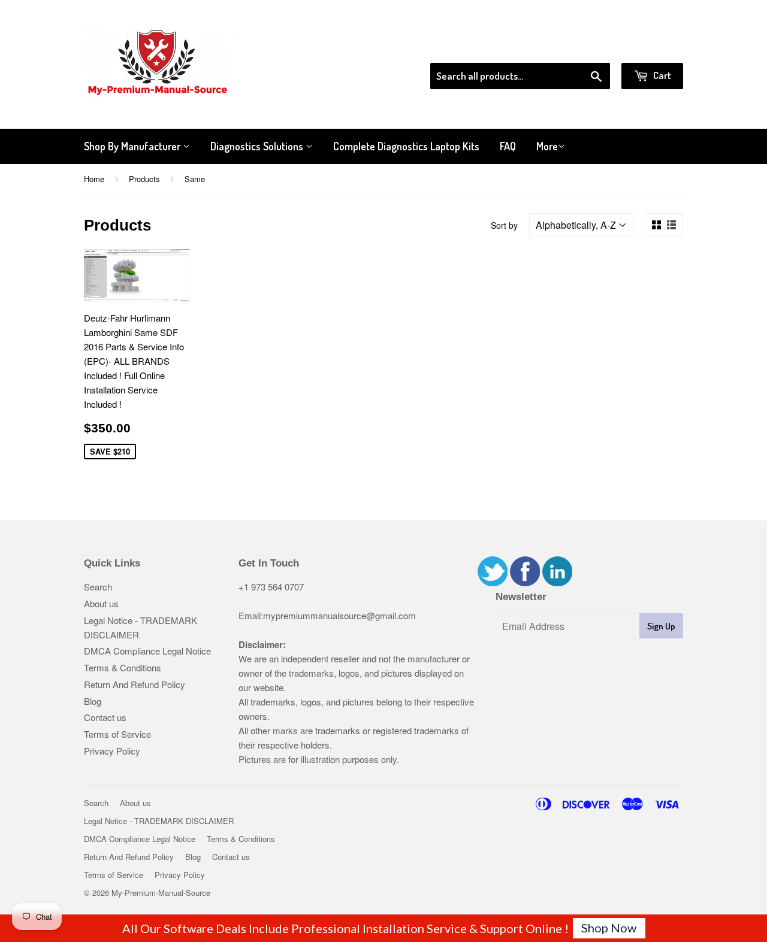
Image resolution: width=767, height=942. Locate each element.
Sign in (584, 47)
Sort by (504, 225)
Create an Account (649, 47)
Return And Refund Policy (134, 684)
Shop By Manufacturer (133, 146)
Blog (92, 701)
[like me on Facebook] (525, 582)
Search (98, 586)
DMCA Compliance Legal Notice (147, 650)
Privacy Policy (112, 750)
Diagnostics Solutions (258, 146)
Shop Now (608, 927)
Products (144, 178)
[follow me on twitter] (493, 582)
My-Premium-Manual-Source (160, 892)
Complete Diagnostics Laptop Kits (406, 146)
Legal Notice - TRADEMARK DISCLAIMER (159, 820)
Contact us (105, 717)
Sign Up (661, 626)
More (547, 146)
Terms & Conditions (122, 667)
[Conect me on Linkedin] (557, 582)
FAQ (508, 146)
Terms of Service (117, 734)
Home (94, 178)
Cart (661, 75)
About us (101, 603)
